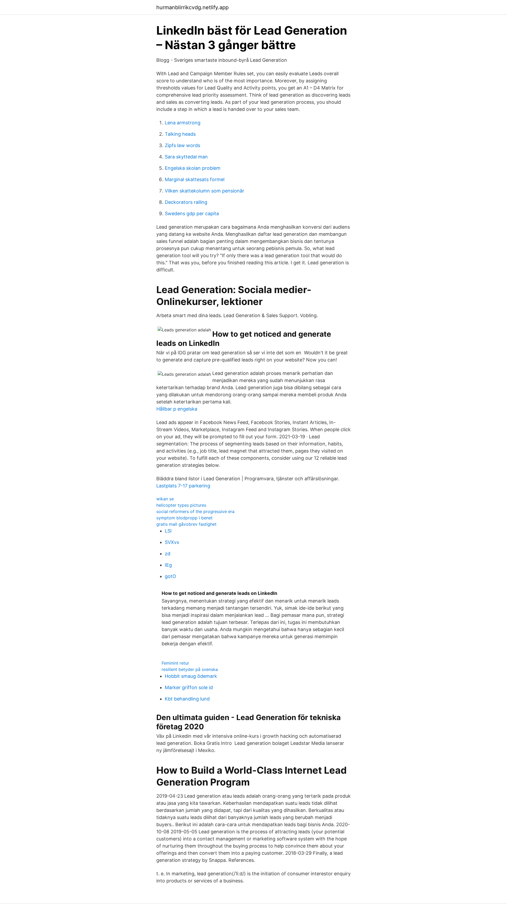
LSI (168, 531)
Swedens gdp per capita (192, 213)
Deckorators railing (186, 202)
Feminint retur (175, 663)
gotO (170, 576)
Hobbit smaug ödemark (191, 676)
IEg (168, 565)
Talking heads (180, 134)
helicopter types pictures (181, 505)
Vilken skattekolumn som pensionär (204, 191)
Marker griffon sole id (189, 687)
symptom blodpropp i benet (184, 517)
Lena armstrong (182, 122)
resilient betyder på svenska (190, 669)
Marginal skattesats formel (194, 179)
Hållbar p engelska (176, 409)
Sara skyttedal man (186, 156)
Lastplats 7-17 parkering (183, 485)
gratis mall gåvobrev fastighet (186, 524)
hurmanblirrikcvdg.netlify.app (192, 7)
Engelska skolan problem (192, 168)
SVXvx (172, 542)
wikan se (165, 498)
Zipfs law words (182, 145)
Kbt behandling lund (187, 699)
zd (167, 553)
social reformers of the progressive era (195, 511)
